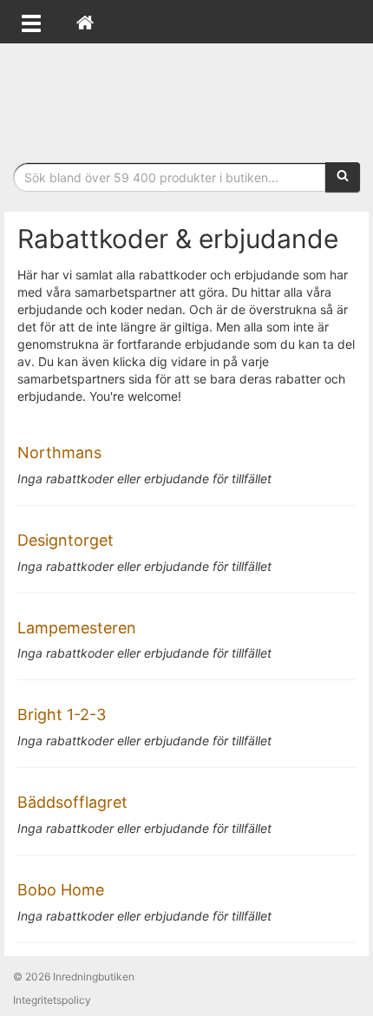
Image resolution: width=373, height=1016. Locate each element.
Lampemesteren (76, 628)
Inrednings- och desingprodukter (186, 98)
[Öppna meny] (31, 22)
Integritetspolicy (52, 999)
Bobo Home (60, 890)
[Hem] (85, 21)
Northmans (59, 452)
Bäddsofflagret (72, 802)
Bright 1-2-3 (61, 714)
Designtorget (65, 540)
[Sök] (342, 177)
